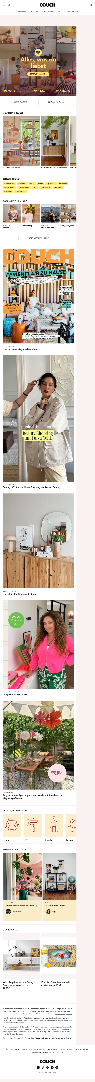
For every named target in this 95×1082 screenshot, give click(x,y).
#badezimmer (9, 184)
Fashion (51, 12)
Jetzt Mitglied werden (39, 238)
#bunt (40, 184)
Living (31, 12)
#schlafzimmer (23, 187)
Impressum (37, 1049)
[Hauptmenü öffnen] (4, 5)
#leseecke (63, 184)
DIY (37, 12)
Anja (54, 911)
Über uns (9, 1049)
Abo (30, 1049)
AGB (45, 1049)
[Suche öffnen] (8, 5)
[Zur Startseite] (47, 5)
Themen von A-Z (20, 1049)
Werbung (59, 1053)
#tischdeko (22, 184)
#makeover (58, 187)
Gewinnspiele (73, 12)
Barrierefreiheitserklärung (43, 1053)
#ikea (32, 184)
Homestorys (22, 12)
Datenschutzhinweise (56, 1049)
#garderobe (50, 184)
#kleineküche (45, 187)
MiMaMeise (47, 168)
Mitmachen (61, 12)
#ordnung (8, 191)
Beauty (43, 12)
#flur (35, 187)
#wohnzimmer (9, 187)
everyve (7, 168)
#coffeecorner (20, 191)
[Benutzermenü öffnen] (90, 5)
